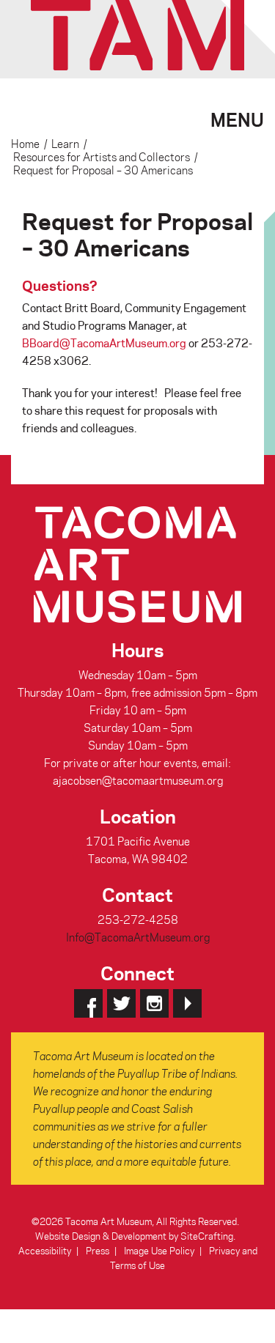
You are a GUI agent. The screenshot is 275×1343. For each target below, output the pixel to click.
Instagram (154, 1003)
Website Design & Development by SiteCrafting (134, 1235)
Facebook (88, 1003)
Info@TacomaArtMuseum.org (138, 937)
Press (97, 1250)
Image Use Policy (159, 1250)
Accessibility (44, 1250)
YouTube (187, 1003)
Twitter (121, 1003)
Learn (65, 143)
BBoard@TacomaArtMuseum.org (104, 343)
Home (25, 143)
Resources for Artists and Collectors (101, 156)
